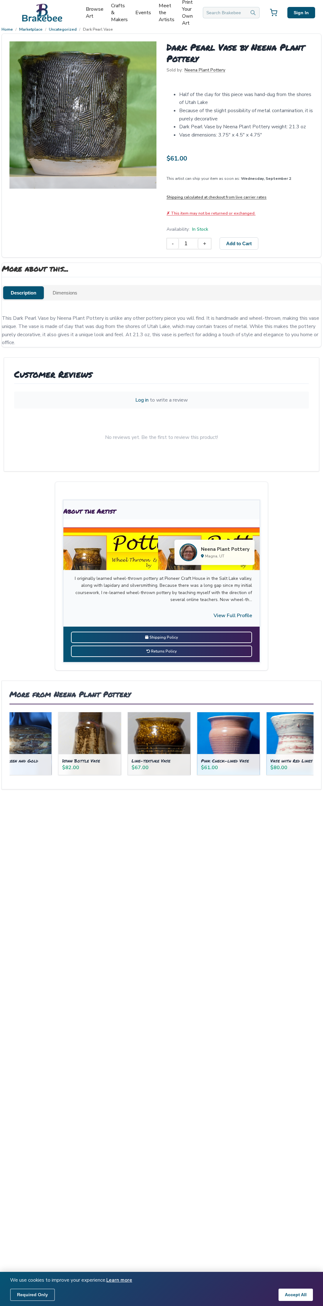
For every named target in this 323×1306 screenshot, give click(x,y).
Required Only (32, 1294)
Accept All (296, 1294)
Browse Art (94, 13)
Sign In (301, 12)
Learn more (119, 1280)
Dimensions (65, 292)
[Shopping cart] (273, 12)
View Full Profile (233, 615)
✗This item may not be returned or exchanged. (211, 213)
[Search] (253, 12)
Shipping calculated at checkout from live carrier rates (217, 197)
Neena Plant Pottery (205, 70)
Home (7, 29)
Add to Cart (239, 243)
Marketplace (31, 29)
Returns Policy (163, 651)
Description (23, 292)
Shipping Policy (163, 637)
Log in (142, 400)
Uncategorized (63, 29)
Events (143, 12)
